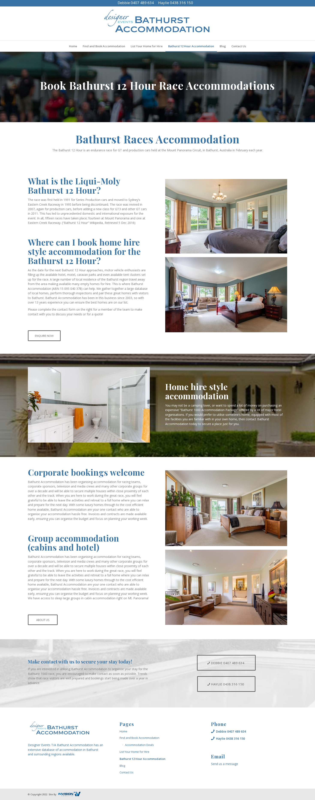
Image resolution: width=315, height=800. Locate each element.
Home (123, 731)
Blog (122, 766)
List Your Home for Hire (134, 752)
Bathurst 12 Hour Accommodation (142, 759)
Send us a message (224, 764)
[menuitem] (73, 46)
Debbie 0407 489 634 (136, 2)
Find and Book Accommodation (139, 738)
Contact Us (127, 772)
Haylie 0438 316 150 (175, 2)
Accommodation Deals (139, 745)
